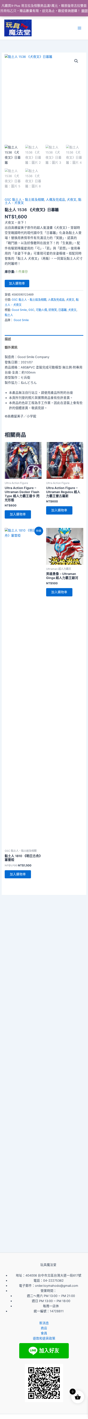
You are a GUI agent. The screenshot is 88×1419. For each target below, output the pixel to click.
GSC (31, 309)
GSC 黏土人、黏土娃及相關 (24, 200)
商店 (44, 1328)
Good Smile (19, 309)
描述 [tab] (8, 339)
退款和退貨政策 (44, 1338)
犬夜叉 (71, 200)
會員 (44, 1333)
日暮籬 (62, 309)
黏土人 (9, 315)
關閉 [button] (84, 11)
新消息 (44, 1323)
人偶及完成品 (55, 200)
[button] (76, 61)
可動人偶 (41, 309)
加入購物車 (17, 283)
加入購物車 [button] (18, 514)
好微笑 (52, 309)
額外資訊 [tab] (11, 347)
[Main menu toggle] (79, 28)
